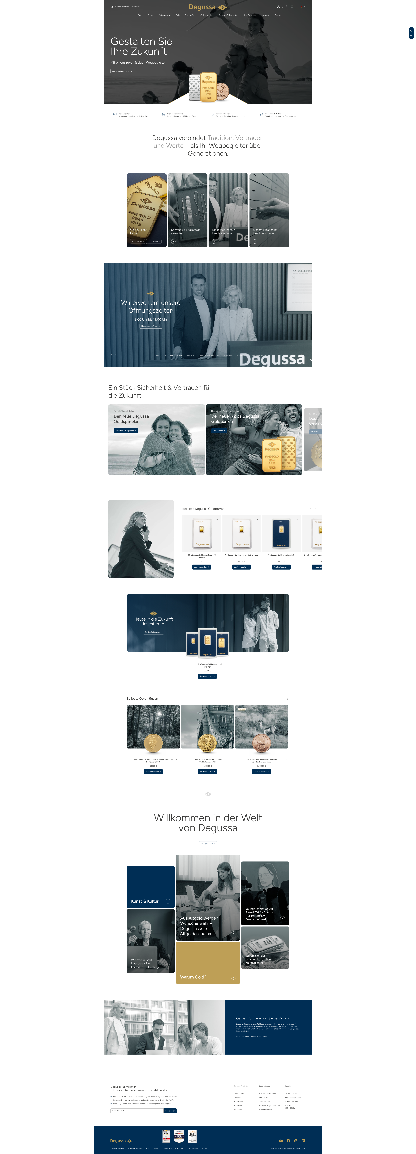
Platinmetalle (164, 15)
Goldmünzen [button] (257, 355)
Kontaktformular (291, 1093)
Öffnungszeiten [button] (176, 355)
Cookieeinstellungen (118, 1148)
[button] (292, 7)
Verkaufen (190, 15)
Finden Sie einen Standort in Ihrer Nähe (251, 1037)
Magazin (266, 15)
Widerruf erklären (265, 1110)
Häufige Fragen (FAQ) (267, 1093)
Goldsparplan (206, 15)
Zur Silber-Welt (153, 241)
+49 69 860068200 (292, 1101)
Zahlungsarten (264, 1101)
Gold (140, 15)
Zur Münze (314, 431)
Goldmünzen (239, 1093)
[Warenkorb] (287, 7)
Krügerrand (238, 1110)
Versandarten (264, 1097)
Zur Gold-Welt (137, 241)
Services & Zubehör (228, 15)
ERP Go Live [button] (161, 355)
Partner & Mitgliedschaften (269, 1105)
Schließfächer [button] (242, 355)
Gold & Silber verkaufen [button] (209, 355)
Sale (178, 15)
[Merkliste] (283, 7)
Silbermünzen (239, 1105)
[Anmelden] (278, 7)
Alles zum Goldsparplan (125, 431)
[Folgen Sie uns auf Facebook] (288, 1141)
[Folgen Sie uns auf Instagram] (296, 1141)
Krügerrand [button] (191, 355)
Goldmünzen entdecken (149, 327)
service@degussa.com (293, 1097)
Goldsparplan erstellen (121, 71)
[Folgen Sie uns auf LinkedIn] (303, 1141)
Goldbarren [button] (228, 355)
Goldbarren (238, 1097)
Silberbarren (238, 1101)
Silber (150, 15)
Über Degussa (249, 15)
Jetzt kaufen (218, 431)
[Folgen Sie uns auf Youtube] (281, 1141)
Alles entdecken (207, 844)
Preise (278, 15)
